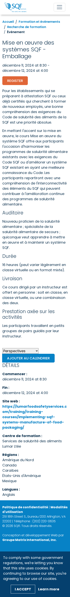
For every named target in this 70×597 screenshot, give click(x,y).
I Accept (23, 589)
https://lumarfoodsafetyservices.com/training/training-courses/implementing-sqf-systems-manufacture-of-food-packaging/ (34, 417)
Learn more (48, 589)
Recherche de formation (26, 27)
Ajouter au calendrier (28, 358)
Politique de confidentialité (25, 507)
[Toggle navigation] (59, 7)
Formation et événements (39, 21)
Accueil (8, 21)
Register (15, 80)
